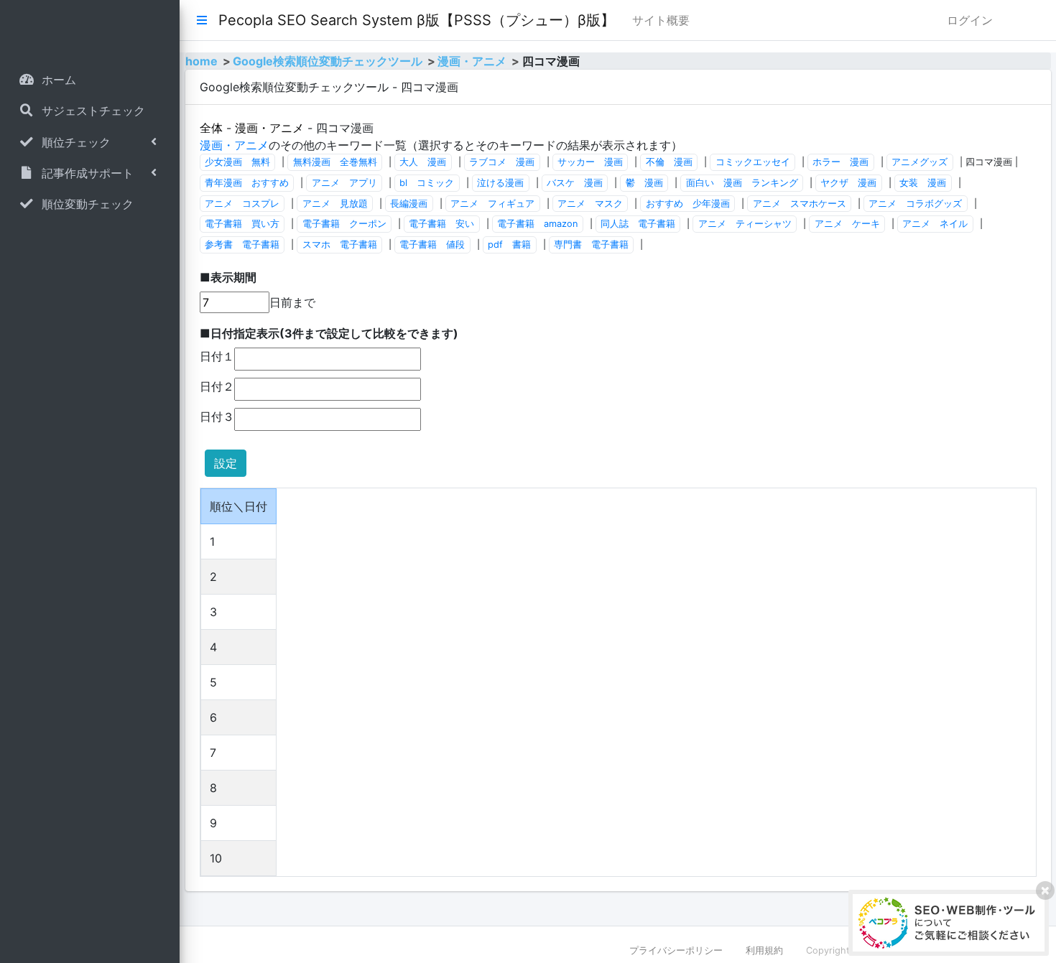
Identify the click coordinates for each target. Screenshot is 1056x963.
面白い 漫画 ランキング (742, 182)
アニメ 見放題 (335, 203)
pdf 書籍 (509, 244)
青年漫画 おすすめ (247, 182)
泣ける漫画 (500, 182)
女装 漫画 (922, 182)
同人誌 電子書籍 (638, 223)
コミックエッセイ (752, 162)
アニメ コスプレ (242, 203)
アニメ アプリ (344, 182)
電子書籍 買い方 (242, 223)
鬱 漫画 (644, 182)
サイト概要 (661, 20)
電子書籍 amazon (537, 223)
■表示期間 (228, 277)
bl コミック (426, 182)
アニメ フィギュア (492, 203)
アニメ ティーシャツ (745, 223)
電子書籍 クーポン (344, 223)
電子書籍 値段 (432, 244)
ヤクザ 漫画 (848, 182)
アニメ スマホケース (799, 203)
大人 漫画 (422, 162)
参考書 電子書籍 (242, 244)
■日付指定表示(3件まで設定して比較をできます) (329, 333)
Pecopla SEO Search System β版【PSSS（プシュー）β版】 (416, 20)
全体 (211, 128)
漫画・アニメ (471, 61)
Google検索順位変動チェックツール (327, 61)
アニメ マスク (590, 203)
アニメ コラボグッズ (915, 203)
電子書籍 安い (441, 223)
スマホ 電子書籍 (339, 244)
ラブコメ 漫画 (501, 162)
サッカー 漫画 (590, 162)
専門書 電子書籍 (591, 244)
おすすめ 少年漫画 (688, 203)
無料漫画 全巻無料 (335, 162)
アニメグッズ (919, 162)
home (201, 61)
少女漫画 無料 (237, 162)
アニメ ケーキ (847, 223)
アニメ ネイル (935, 223)
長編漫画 (408, 203)
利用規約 (764, 950)
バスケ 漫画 (575, 182)
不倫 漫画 (669, 162)
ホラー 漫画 (840, 162)
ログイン (970, 20)
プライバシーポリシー (676, 950)
